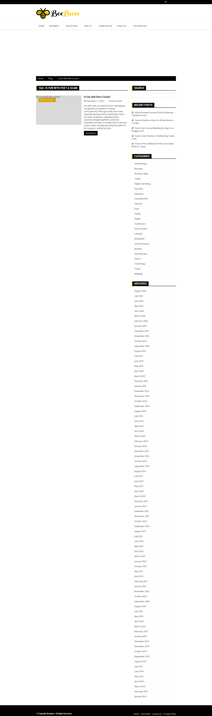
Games (137, 213)
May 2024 (138, 426)
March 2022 (139, 556)
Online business (47, 100)
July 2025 (138, 356)
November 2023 (141, 456)
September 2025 (142, 346)
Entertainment (141, 198)
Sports (137, 258)
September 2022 (142, 526)
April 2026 (139, 311)
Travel (137, 268)
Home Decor (105, 26)
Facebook (165, 2)
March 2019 (139, 686)
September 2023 (142, 466)
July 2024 (138, 416)
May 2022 (138, 546)
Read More (91, 133)
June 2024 (139, 421)
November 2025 (141, 336)
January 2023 (140, 506)
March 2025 (139, 376)
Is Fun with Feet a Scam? (97, 96)
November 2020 (141, 591)
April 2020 (139, 621)
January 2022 (140, 561)
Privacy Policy (170, 714)
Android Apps (140, 163)
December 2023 (141, 451)
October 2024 (140, 401)
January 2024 (140, 446)
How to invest (140, 228)
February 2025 (141, 381)
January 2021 (140, 586)
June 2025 (139, 361)
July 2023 (138, 476)
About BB (145, 714)
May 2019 (138, 676)
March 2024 (139, 436)
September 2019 (142, 656)
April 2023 (139, 491)
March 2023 (139, 496)
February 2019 (141, 691)
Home (41, 26)
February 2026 (141, 321)
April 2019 (139, 681)
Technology (140, 26)
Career (137, 178)
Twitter (169, 2)
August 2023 (140, 471)
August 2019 (140, 661)
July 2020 (138, 611)
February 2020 (141, 631)
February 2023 (141, 501)
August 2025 (140, 351)
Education (71, 26)
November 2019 (141, 646)
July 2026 (138, 296)
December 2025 (141, 331)
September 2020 (142, 601)
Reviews (138, 248)
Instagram (172, 2)
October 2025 (140, 341)
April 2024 (139, 431)
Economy (138, 188)
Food (136, 208)
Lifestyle (121, 26)
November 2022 (141, 516)
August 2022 (140, 531)
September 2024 (142, 406)
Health (88, 26)
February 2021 (141, 581)
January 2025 (140, 386)
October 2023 (140, 461)
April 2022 (139, 551)
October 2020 (140, 596)
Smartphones (140, 253)
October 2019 (140, 651)
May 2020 (138, 616)
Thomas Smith (115, 101)
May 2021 (138, 571)
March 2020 (139, 626)
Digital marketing (142, 183)
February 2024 (141, 441)
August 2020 (140, 606)
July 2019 (138, 666)
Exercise (138, 203)
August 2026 (140, 291)
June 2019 (139, 671)
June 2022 (139, 541)
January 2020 (140, 636)
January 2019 (140, 696)
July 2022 (138, 536)
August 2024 (140, 411)
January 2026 (140, 326)
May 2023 (138, 486)
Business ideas (141, 173)
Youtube (175, 2)
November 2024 (141, 396)
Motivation (139, 238)
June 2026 (139, 301)
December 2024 (141, 391)
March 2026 (139, 316)
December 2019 (141, 641)
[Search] (173, 95)
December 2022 (141, 511)
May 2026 (138, 306)
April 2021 (139, 576)
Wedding (138, 273)
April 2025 (139, 371)
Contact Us (157, 714)
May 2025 (138, 366)
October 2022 (140, 521)
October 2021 (140, 566)
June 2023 (139, 481)
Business (54, 26)
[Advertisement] (106, 53)
